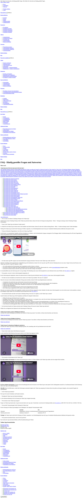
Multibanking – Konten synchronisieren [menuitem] (11, 68)
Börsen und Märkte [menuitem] (7, 41)
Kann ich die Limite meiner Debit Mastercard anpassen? (13, 331)
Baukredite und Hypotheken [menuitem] (9, 75)
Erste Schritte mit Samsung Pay (67, 174)
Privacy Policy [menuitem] (6, 439)
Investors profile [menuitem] (6, 147)
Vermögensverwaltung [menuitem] (7, 38)
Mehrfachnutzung (9, 176)
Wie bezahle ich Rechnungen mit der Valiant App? (12, 357)
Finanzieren (55, 170)
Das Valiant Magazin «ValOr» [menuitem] (9, 138)
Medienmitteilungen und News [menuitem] (9, 137)
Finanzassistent (8, 170)
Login (4, 10)
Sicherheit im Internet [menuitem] (7, 436)
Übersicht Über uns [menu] (4, 111)
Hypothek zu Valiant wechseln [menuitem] (9, 77)
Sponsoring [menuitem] (5, 122)
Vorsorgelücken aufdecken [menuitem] (8, 49)
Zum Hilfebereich (4, 217)
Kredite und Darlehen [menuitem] (7, 73)
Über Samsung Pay (22, 175)
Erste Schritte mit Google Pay (57, 171)
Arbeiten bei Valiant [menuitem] (4, 126)
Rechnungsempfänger (48, 170)
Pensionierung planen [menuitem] (7, 47)
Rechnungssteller (51, 174)
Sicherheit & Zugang (17, 176)
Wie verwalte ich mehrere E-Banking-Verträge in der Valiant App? (15, 218)
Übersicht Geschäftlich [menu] (5, 57)
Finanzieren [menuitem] (3, 24)
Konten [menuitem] (4, 18)
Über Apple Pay (52, 169)
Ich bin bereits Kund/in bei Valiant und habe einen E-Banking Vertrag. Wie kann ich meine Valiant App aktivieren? (25, 306)
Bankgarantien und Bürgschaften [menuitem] (10, 76)
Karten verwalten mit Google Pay (70, 171)
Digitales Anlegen (71, 169)
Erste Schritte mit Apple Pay (21, 169)
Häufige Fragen (16, 173)
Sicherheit (22, 170)
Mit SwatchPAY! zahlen (50, 175)
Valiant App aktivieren (5, 315)
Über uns (5, 6)
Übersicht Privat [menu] (4, 12)
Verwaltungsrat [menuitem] (6, 118)
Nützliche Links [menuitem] (3, 430)
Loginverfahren (44, 173)
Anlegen (8, 169)
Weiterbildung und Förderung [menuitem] (9, 132)
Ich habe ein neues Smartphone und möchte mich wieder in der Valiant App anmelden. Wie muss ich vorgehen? (25, 277)
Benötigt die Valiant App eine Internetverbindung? (12, 396)
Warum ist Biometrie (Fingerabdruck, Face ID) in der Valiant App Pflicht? (17, 231)
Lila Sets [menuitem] (5, 17)
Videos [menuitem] (4, 443)
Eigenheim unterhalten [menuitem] (7, 31)
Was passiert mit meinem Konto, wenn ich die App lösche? (14, 417)
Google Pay (48, 171)
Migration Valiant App (52, 173)
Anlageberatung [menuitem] (6, 37)
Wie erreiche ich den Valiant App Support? (11, 400)
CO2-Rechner (65, 169)
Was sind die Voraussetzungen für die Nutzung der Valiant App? (15, 405)
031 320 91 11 (68, 270)
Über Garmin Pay (42, 171)
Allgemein (3, 170)
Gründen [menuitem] (5, 98)
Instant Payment (38, 173)
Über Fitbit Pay (6, 171)
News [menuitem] (4, 146)
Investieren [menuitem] (5, 101)
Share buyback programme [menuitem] (8, 154)
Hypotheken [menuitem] (5, 27)
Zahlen (39, 176)
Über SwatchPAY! (59, 175)
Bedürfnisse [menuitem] (3, 95)
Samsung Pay (5, 174)
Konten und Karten (15, 170)
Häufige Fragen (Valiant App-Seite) (27, 173)
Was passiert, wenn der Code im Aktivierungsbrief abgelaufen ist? (15, 273)
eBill (38, 170)
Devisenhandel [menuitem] (6, 103)
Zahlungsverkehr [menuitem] (6, 21)
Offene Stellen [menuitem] (6, 130)
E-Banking (77, 169)
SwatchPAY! (11, 174)
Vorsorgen (36, 176)
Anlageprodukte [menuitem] (6, 40)
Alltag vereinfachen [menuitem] (7, 100)
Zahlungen (34, 170)
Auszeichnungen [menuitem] (6, 123)
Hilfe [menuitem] (4, 435)
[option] (11, 178)
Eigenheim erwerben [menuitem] (7, 28)
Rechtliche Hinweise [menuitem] (7, 438)
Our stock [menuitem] (5, 153)
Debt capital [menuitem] (5, 150)
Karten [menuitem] (4, 20)
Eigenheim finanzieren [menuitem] (7, 29)
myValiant (16, 174)
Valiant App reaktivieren (5, 328)
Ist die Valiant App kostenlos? (8, 391)
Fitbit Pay (60, 170)
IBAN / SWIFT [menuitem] (6, 433)
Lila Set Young (48, 176)
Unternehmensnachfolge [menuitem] (8, 104)
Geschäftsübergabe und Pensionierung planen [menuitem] (12, 92)
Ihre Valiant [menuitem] (3, 114)
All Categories (4, 169)
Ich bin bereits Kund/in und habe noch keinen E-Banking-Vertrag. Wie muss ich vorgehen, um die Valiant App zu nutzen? (27, 293)
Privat (4, 4)
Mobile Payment (60, 173)
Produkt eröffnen (6, 9)
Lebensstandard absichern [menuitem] (8, 48)
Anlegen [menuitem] (2, 34)
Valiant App (3, 168)
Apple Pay (12, 169)
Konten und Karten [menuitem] (4, 15)
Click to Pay (59, 169)
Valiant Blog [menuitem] (5, 139)
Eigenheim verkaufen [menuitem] (7, 32)
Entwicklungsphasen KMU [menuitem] (8, 93)
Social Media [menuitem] (5, 140)
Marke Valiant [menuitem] (6, 121)
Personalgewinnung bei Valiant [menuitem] (9, 128)
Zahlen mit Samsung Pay (13, 175)
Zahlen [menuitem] (2, 60)
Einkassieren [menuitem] (5, 66)
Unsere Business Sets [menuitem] (7, 65)
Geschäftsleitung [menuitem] (6, 119)
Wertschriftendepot (28, 170)
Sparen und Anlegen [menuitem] (4, 79)
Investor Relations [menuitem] (4, 143)
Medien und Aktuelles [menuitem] (4, 134)
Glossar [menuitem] (4, 442)
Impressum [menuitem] (5, 440)
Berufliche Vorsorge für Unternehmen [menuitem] (11, 91)
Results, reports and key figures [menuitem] (9, 151)
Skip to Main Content (5, 2)
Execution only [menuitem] (6, 39)
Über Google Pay (9, 173)
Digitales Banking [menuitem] (4, 106)
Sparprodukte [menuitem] (6, 82)
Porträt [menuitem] (4, 116)
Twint (64, 175)
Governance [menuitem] (5, 149)
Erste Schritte (65, 170)
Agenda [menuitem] (4, 148)
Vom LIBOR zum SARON (28, 176)
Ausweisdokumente (56, 267)
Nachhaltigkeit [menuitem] (6, 120)
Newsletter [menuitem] (5, 434)
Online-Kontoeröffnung (23, 174)
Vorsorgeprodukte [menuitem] (6, 50)
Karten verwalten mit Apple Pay (33, 169)
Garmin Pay (12, 171)
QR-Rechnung (31, 174)
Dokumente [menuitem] (5, 441)
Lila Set (43, 176)
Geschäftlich (5, 5)
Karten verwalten (71, 170)
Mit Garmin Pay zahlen (33, 171)
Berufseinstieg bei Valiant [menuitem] (8, 131)
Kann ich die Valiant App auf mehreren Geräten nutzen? (13, 224)
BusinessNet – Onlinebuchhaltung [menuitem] (10, 67)
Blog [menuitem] (1, 55)
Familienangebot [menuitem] (6, 22)
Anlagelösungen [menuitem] (6, 83)
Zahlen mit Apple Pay (44, 169)
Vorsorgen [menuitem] (2, 44)
